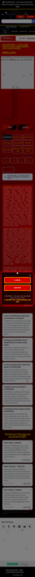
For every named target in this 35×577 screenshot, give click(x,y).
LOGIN (17, 280)
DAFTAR (17, 288)
